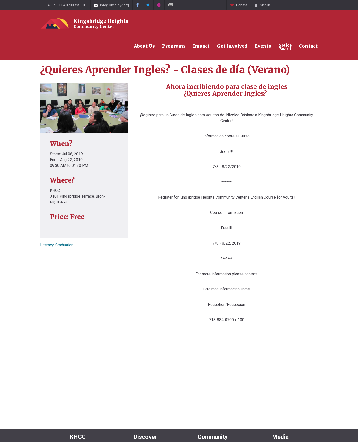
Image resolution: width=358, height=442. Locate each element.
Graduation (64, 245)
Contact (308, 46)
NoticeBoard (285, 47)
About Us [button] (144, 46)
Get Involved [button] (232, 46)
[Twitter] (147, 5)
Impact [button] (201, 46)
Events (263, 46)
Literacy (47, 245)
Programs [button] (174, 46)
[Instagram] (158, 5)
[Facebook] (137, 5)
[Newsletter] (170, 5)
